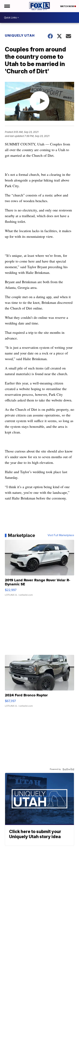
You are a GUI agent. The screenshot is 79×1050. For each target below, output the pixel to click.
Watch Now (67, 6)
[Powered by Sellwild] (68, 769)
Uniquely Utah (20, 35)
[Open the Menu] (7, 6)
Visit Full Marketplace (61, 535)
